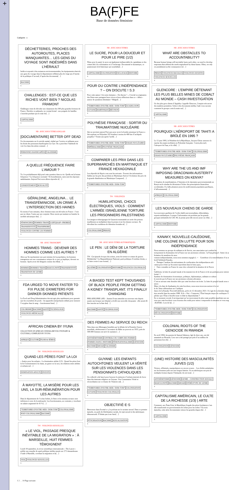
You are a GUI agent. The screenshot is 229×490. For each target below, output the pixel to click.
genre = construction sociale (197, 379)
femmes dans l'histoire (99, 342)
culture (35, 340)
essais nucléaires (135, 143)
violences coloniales (134, 267)
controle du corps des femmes (119, 338)
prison (158, 73)
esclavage (122, 73)
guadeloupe (132, 106)
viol (23, 460)
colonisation (108, 73)
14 (23, 481)
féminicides (27, 223)
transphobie (43, 227)
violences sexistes (194, 73)
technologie (111, 309)
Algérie (92, 267)
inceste (46, 372)
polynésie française (113, 147)
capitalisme (94, 73)
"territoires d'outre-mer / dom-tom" (106, 106)
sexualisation (120, 420)
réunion (114, 110)
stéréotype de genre (197, 383)
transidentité (28, 227)
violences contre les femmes (36, 231)
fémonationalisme (122, 342)
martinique (103, 110)
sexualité (43, 185)
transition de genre (31, 272)
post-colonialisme (30, 414)
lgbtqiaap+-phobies (60, 223)
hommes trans (38, 268)
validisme (51, 152)
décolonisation (163, 313)
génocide (138, 342)
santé (100, 309)
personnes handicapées (33, 152)
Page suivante (30, 481)
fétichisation (95, 420)
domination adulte (31, 372)
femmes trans (41, 223)
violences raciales (173, 73)
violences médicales (32, 313)
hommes (25, 268)
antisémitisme (95, 338)
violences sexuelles (165, 77)
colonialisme (200, 151)
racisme (25, 82)
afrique (159, 195)
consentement (28, 185)
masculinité (53, 268)
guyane (91, 110)
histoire (133, 73)
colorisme (26, 309)
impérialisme (94, 147)
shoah (100, 346)
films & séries (47, 340)
